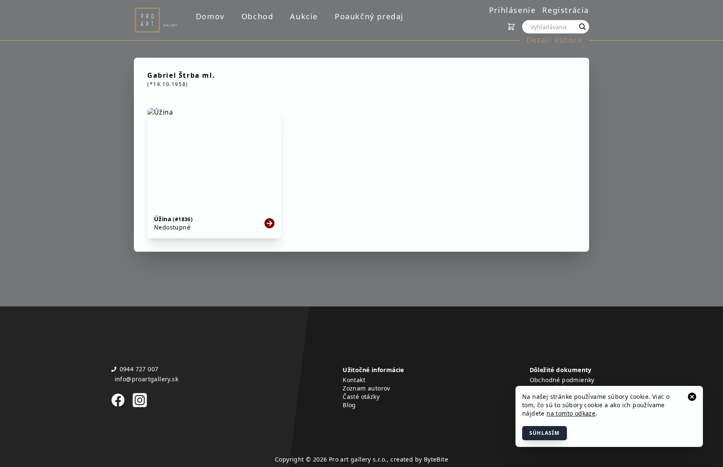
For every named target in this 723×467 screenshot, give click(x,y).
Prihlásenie (512, 10)
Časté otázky (361, 397)
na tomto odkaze (570, 413)
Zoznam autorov (366, 388)
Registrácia (565, 10)
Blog (349, 405)
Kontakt (354, 380)
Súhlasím (544, 432)
